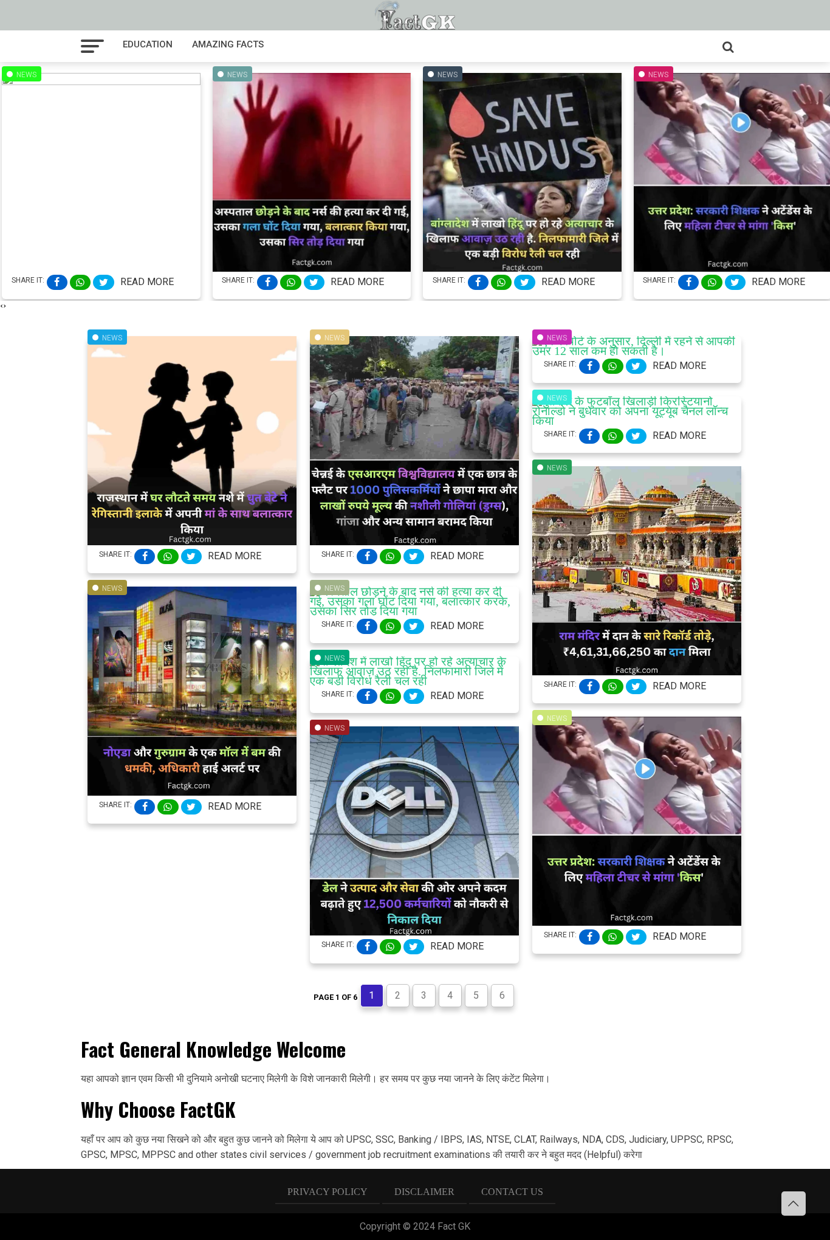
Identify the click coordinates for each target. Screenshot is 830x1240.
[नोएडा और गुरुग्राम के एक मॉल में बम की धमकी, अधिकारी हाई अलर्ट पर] (192, 791)
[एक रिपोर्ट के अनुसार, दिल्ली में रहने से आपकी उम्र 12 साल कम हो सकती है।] (636, 350)
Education (148, 44)
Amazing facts (228, 44)
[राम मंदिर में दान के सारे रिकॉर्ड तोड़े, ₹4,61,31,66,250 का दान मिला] (636, 671)
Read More (147, 282)
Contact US (512, 1192)
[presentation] (1, 306)
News (26, 75)
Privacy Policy (327, 1192)
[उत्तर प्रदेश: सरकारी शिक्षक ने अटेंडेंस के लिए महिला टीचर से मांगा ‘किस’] (636, 921)
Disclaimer (424, 1192)
